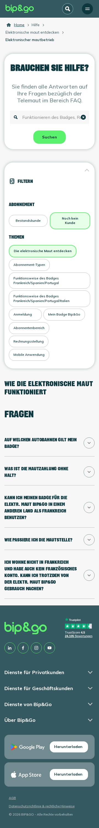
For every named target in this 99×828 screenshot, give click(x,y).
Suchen (49, 137)
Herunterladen (68, 746)
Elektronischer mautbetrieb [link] (30, 39)
